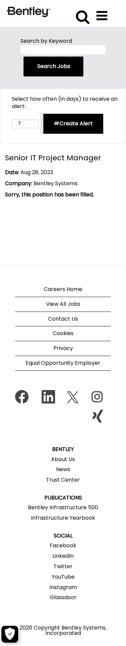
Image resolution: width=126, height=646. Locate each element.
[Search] (81, 13)
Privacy (63, 348)
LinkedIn (63, 556)
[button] (103, 13)
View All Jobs (63, 304)
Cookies (63, 333)
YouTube (63, 577)
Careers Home (63, 289)
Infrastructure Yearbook (63, 518)
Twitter (63, 566)
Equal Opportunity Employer (63, 363)
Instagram (63, 587)
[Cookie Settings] (9, 634)
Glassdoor (63, 597)
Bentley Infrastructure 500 (63, 508)
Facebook (63, 546)
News (63, 469)
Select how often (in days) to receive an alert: (65, 102)
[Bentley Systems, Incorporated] (28, 11)
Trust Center (63, 480)
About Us (63, 459)
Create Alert (75, 123)
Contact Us (63, 319)
